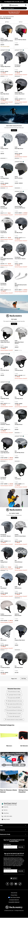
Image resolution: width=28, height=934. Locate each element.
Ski (1, 16)
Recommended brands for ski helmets (14, 710)
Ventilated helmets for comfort (15, 713)
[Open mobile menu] (2, 5)
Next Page (23, 678)
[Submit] (2, 8)
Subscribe (20, 847)
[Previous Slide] (1, 1)
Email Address (7, 844)
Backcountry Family (5, 834)
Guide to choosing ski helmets (15, 707)
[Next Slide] (27, 1)
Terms (14, 865)
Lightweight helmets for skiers (14, 694)
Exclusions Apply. (7, 858)
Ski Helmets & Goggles (8, 16)
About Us (2, 830)
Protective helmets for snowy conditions (15, 719)
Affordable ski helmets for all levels (14, 701)
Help (1, 825)
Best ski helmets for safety (14, 691)
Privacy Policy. (18, 865)
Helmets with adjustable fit (14, 716)
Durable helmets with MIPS (14, 697)
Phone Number (7, 868)
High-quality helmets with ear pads (15, 704)
